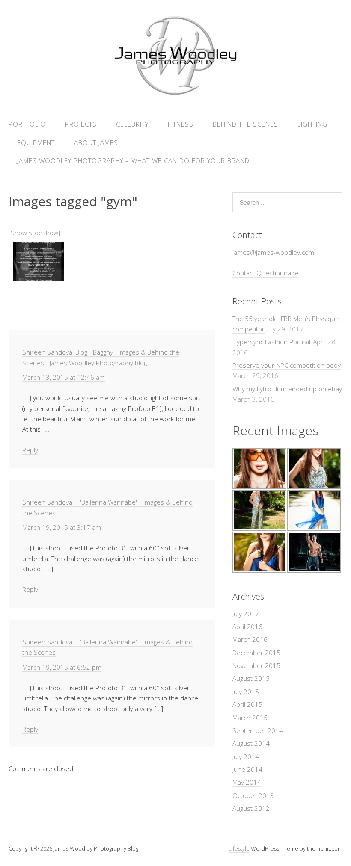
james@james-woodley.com (273, 252)
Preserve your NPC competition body (286, 365)
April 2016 (247, 626)
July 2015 (245, 691)
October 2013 (253, 795)
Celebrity (132, 124)
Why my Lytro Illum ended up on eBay (287, 388)
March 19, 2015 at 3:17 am (61, 527)
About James (96, 142)
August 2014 (251, 743)
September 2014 (257, 730)
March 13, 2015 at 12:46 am (63, 377)
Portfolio (27, 124)
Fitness (180, 124)
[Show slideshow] (34, 232)
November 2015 (256, 665)
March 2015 (250, 717)
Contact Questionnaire (265, 273)
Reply (30, 450)
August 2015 (251, 678)
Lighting (312, 124)
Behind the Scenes (245, 124)
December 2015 (256, 652)
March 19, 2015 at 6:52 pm (61, 667)
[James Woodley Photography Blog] (175, 93)
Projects (81, 124)
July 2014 (245, 756)
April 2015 (247, 704)
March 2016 (250, 639)
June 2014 (247, 769)
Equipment (36, 142)
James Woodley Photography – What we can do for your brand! (134, 160)
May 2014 (246, 782)
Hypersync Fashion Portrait (271, 341)
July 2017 (245, 613)
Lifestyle (239, 848)
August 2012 (251, 808)
